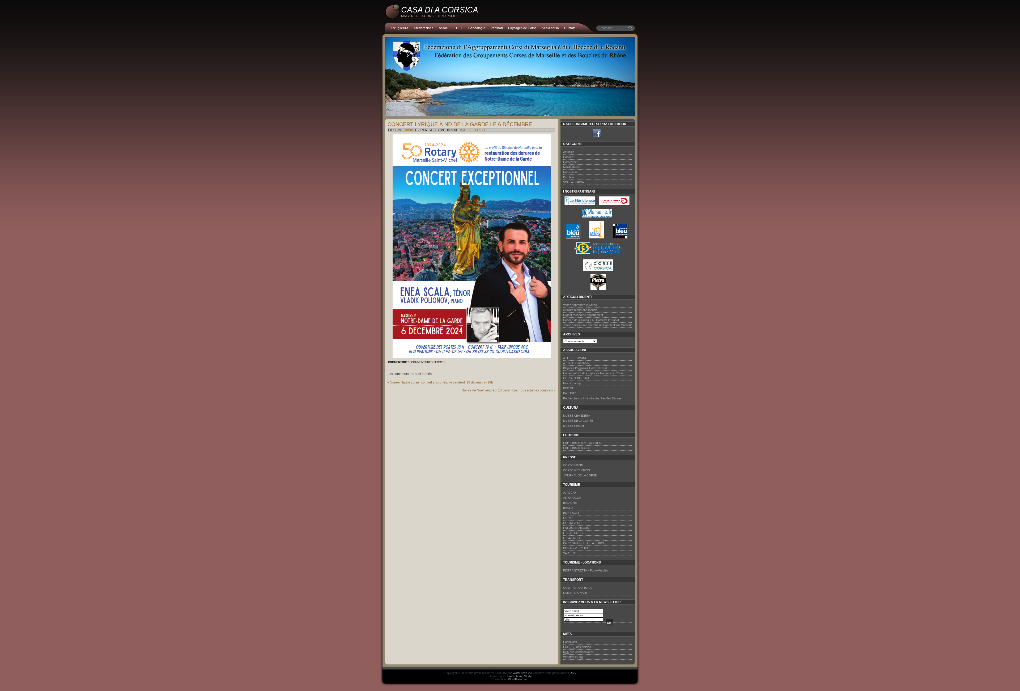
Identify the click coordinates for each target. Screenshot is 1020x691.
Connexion (570, 641)
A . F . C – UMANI (574, 358)
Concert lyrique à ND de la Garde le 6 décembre (460, 124)
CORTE (568, 517)
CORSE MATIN (573, 465)
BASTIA (568, 507)
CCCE (458, 28)
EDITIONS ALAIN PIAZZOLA (582, 443)
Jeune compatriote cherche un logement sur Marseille (597, 325)
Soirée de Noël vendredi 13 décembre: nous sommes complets (507, 390)
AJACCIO (569, 492)
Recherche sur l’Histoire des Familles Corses (592, 398)
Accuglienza (399, 28)
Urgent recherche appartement (583, 315)
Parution (568, 177)
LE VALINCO (571, 538)
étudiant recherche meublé (580, 310)
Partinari (497, 28)
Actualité (568, 151)
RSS (573, 673)
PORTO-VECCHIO (575, 548)
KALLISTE (569, 393)
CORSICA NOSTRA (576, 378)
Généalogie (476, 28)
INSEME (568, 388)
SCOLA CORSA (573, 182)
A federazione (424, 28)
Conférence (570, 162)
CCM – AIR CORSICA (577, 587)
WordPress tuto (518, 679)
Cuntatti (569, 28)
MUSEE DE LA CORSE (578, 420)
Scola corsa (550, 28)
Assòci (443, 28)
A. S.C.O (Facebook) (576, 363)
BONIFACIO (571, 512)
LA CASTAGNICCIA (576, 528)
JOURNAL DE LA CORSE (580, 475)
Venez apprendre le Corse (580, 304)
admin (408, 130)
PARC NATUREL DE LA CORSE (584, 543)
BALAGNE (570, 502)
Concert (568, 157)
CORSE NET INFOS (576, 470)
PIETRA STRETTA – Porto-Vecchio (585, 570)
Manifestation (571, 167)
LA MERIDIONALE (575, 592)
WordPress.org (573, 657)
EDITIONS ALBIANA (576, 448)
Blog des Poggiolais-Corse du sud (585, 368)
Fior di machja (572, 383)
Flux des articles (577, 647)
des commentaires (578, 652)
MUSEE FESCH (573, 425)
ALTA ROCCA (572, 497)
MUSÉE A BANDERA (576, 415)
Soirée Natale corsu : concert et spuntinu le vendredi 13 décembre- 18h (441, 382)
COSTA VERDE (573, 522)
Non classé (477, 130)
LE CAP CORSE (573, 533)
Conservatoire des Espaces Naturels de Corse (593, 373)
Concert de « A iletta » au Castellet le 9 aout (591, 320)
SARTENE (570, 553)
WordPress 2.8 (522, 673)
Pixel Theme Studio (519, 676)
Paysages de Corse (522, 28)
